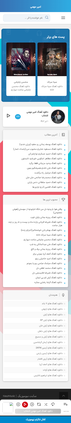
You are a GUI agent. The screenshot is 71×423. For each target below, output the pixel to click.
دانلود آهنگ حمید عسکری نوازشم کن (45, 154)
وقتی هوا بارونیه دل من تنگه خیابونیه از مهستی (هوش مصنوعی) (37, 211)
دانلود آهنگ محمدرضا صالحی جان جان (44, 177)
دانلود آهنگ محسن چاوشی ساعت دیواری (43, 239)
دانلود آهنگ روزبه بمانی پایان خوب (46, 217)
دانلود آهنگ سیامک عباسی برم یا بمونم (44, 263)
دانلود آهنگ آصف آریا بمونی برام (47, 254)
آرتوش (44, 309)
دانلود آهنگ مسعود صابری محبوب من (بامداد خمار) (37, 149)
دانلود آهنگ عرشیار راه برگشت (48, 173)
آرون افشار (42, 359)
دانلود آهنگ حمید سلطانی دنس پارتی (45, 182)
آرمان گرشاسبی (40, 342)
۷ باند (44, 303)
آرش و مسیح (41, 337)
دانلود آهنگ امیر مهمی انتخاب (37, 113)
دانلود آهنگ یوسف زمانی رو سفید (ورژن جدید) (40, 144)
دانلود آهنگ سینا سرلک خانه (49, 235)
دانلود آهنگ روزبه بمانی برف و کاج (46, 249)
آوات (45, 370)
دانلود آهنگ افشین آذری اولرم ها (47, 187)
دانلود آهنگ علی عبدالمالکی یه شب (46, 244)
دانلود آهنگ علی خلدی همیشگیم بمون (44, 168)
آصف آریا (43, 364)
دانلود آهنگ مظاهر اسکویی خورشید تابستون (41, 158)
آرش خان (43, 325)
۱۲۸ (18, 116)
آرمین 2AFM (41, 348)
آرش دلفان (42, 331)
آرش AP (43, 320)
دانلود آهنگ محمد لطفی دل (49, 268)
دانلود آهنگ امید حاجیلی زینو (48, 258)
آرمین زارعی (41, 353)
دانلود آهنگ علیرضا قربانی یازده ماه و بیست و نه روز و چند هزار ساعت (35, 223)
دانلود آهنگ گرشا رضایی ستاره (48, 282)
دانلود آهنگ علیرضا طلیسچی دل (47, 273)
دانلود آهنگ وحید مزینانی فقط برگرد (45, 163)
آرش (45, 314)
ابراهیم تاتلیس (40, 375)
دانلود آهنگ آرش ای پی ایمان (49, 277)
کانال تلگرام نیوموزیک (36, 419)
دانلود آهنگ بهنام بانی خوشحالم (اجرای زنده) (41, 230)
